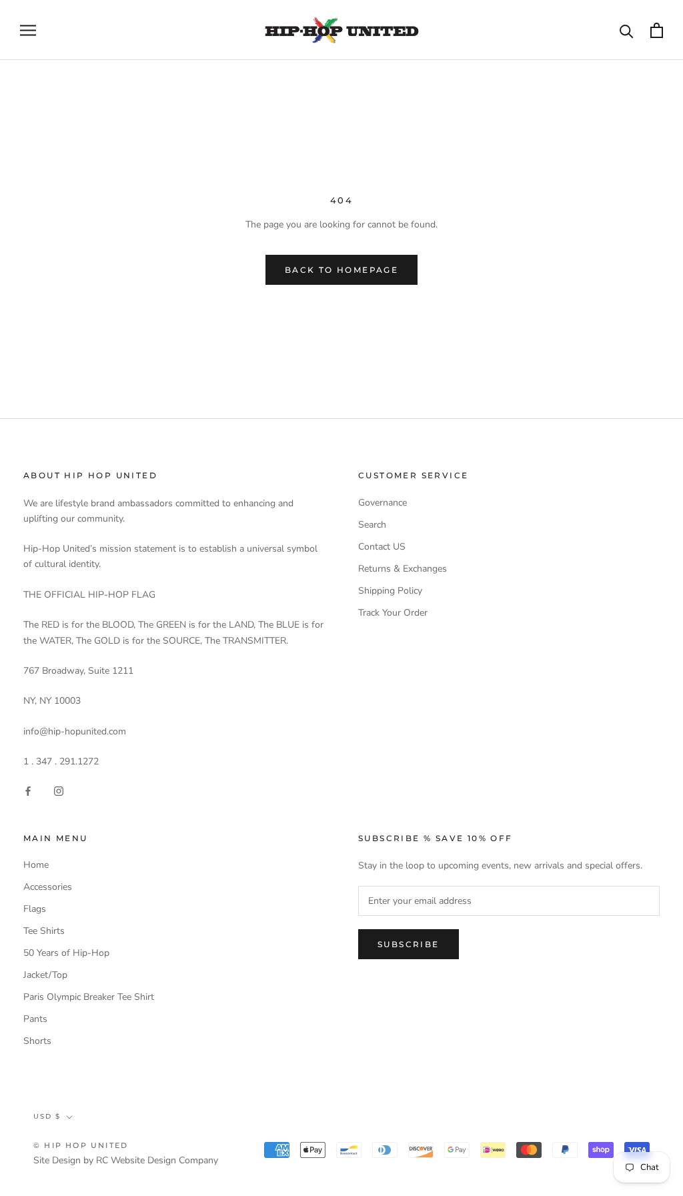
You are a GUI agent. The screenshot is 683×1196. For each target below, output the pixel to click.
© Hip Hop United (80, 1145)
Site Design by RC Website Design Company (125, 1160)
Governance (382, 502)
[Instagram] (58, 790)
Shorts (37, 1041)
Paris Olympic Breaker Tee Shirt (88, 997)
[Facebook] (28, 790)
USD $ (47, 1116)
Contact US (382, 546)
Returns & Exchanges (402, 568)
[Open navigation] (28, 30)
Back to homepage (341, 270)
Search (372, 524)
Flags (34, 909)
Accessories (47, 886)
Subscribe (409, 944)
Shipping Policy (390, 590)
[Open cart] (656, 30)
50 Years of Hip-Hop (66, 953)
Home (36, 864)
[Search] (627, 30)
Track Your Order (393, 612)
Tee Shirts (44, 931)
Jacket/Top (45, 975)
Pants (35, 1019)
